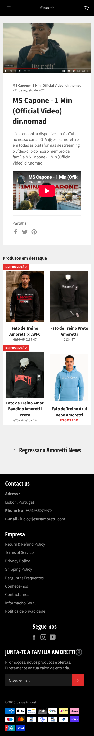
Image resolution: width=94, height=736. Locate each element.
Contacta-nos (17, 595)
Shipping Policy (18, 569)
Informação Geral (20, 603)
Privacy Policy (17, 561)
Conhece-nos (16, 586)
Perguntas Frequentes (24, 578)
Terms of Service (19, 553)
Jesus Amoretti (27, 702)
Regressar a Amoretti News (49, 450)
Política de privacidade (25, 611)
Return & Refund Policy (25, 544)
